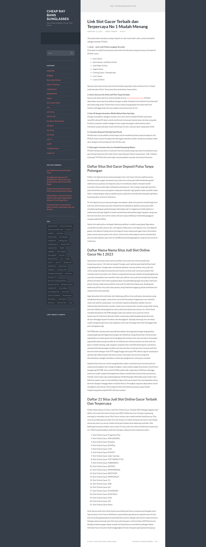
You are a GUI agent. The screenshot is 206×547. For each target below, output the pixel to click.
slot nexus (50, 130)
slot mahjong (63, 288)
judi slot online (52, 237)
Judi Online (59, 233)
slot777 (49, 139)
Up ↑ (156, 541)
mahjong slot (52, 240)
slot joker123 (52, 288)
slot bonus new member (55, 273)
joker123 (68, 229)
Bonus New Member (54, 80)
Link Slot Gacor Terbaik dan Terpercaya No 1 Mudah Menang (117, 24)
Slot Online (65, 292)
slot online (50, 135)
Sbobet (62, 248)
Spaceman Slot (61, 303)
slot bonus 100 (61, 270)
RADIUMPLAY (52, 94)
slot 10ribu (51, 112)
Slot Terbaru (51, 299)
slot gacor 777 (52, 277)
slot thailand (62, 299)
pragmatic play (52, 248)
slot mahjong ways (53, 292)
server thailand (61, 251)
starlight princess (53, 148)
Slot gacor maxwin (67, 284)
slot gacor (50, 126)
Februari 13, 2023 (94, 31)
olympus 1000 (65, 244)
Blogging (50, 75)
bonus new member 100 (55, 229)
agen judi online (52, 226)
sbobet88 (51, 251)
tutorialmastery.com (135, 98)
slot (48, 107)
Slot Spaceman (67, 295)
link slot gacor (64, 237)
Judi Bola (50, 233)
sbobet (49, 98)
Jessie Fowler (111, 31)
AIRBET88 (50, 71)
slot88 (49, 144)
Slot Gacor (68, 273)
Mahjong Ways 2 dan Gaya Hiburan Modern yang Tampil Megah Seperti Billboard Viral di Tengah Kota (59, 198)
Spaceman (51, 303)
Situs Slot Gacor (53, 259)
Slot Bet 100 (67, 262)
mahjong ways (52, 89)
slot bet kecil (62, 266)
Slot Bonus (51, 270)
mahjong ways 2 (53, 244)
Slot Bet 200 (52, 266)
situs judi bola (52, 255)
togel (70, 303)
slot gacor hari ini (53, 284)
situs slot (62, 255)
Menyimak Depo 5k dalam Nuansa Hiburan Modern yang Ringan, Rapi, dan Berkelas (60, 207)
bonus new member (66, 226)
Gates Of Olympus (53, 84)
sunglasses (51, 153)
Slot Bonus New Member (55, 121)
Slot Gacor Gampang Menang (57, 281)
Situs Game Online (53, 103)
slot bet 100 (51, 116)
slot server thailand (54, 295)
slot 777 (58, 262)
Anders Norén (147, 541)
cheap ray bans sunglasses (105, 541)
